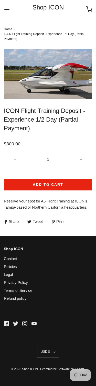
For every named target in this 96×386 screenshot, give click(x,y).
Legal (8, 274)
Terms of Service (18, 290)
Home (8, 29)
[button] (48, 74)
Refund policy (15, 298)
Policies (10, 266)
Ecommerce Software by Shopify (62, 369)
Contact (10, 258)
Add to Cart (48, 185)
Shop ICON (48, 7)
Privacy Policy (16, 282)
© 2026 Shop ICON (24, 369)
